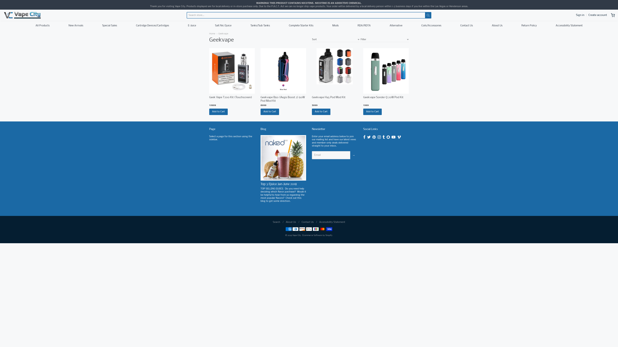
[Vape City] (22, 15)
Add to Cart (218, 111)
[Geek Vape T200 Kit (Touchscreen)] (232, 71)
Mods (335, 25)
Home (212, 34)
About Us (497, 25)
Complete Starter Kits (301, 25)
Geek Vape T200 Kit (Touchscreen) (230, 97)
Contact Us (466, 25)
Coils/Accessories (431, 25)
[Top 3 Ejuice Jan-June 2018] (283, 158)
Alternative (396, 25)
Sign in (580, 15)
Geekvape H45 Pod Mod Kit (329, 97)
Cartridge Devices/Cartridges (152, 25)
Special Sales (109, 25)
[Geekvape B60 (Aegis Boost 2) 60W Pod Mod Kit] (283, 71)
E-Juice (192, 25)
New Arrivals (76, 25)
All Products (43, 25)
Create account (597, 15)
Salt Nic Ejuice (223, 25)
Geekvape (223, 34)
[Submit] (428, 15)
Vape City (296, 235)
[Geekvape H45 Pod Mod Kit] (335, 66)
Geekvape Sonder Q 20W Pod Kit (383, 97)
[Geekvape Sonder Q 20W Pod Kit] (386, 71)
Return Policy (529, 25)
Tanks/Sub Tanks (260, 25)
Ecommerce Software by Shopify (317, 235)
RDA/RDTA (364, 25)
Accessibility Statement (569, 25)
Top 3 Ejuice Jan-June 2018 (279, 184)
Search (276, 222)
